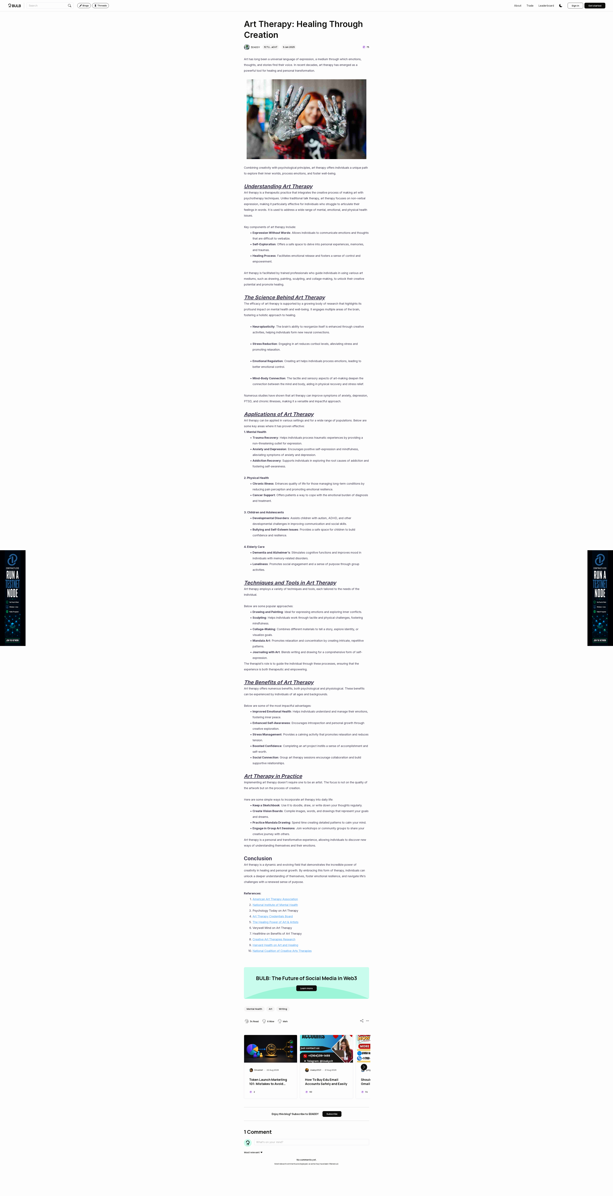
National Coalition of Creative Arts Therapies (282, 950)
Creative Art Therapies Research (274, 939)
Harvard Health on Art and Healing (275, 945)
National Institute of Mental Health (275, 905)
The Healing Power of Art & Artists (275, 922)
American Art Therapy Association (275, 899)
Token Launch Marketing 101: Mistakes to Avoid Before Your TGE (268, 1082)
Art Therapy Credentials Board (273, 916)
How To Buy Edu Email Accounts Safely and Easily (326, 1082)
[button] (517, 5)
